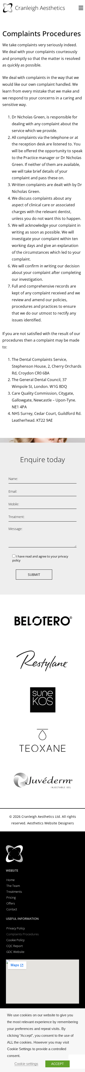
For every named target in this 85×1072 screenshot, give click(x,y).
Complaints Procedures (22, 934)
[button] (81, 8)
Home (10, 880)
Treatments (14, 891)
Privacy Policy (15, 928)
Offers (10, 903)
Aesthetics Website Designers (50, 823)
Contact (11, 909)
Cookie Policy (15, 940)
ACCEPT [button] (57, 1064)
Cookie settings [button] (26, 1064)
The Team (13, 886)
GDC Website (15, 952)
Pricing (11, 897)
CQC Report (14, 946)
